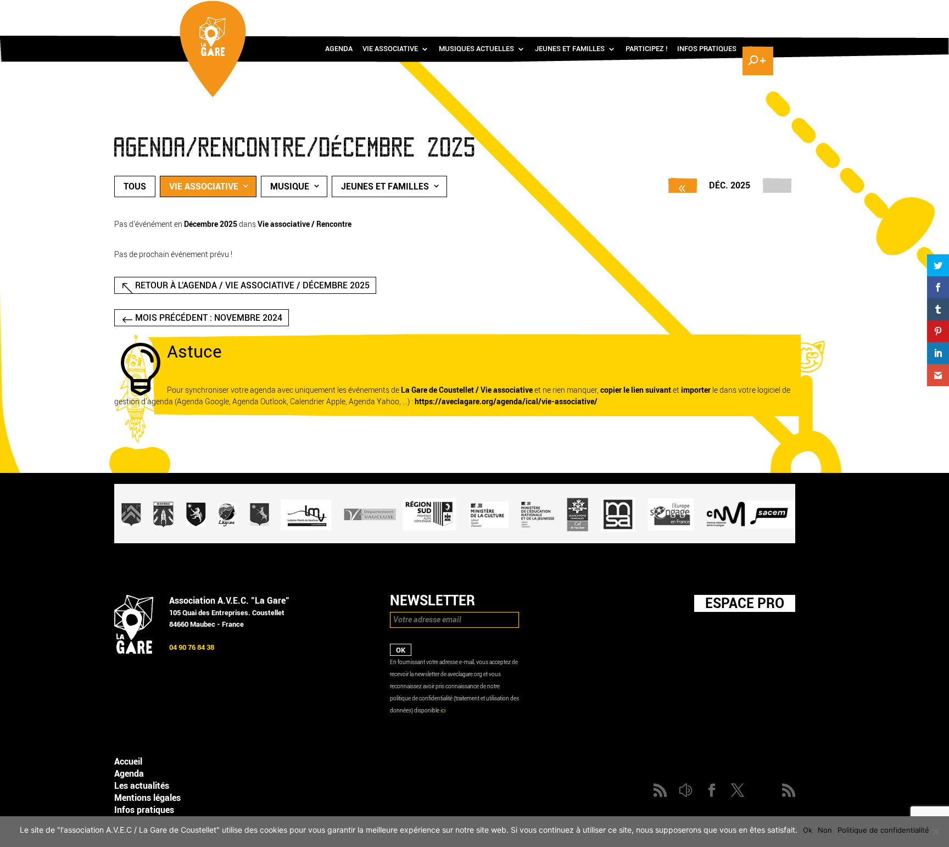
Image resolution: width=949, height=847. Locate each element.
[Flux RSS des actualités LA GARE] (676, 11)
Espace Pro (744, 603)
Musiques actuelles (476, 49)
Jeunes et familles (570, 49)
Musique (289, 186)
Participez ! (646, 49)
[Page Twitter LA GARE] (724, 11)
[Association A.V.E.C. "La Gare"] (133, 651)
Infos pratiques (706, 49)
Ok (807, 830)
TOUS (135, 186)
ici (442, 710)
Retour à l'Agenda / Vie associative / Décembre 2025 (252, 285)
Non (825, 830)
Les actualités (141, 786)
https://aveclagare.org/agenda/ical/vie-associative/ (506, 401)
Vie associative (390, 49)
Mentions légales (147, 798)
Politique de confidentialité (883, 830)
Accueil (128, 761)
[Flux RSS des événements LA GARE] (756, 11)
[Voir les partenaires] (454, 540)
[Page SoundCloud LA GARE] (692, 11)
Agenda (339, 49)
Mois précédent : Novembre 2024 (208, 318)
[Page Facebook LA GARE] (708, 11)
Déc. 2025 (729, 185)
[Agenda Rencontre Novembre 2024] (682, 185)
